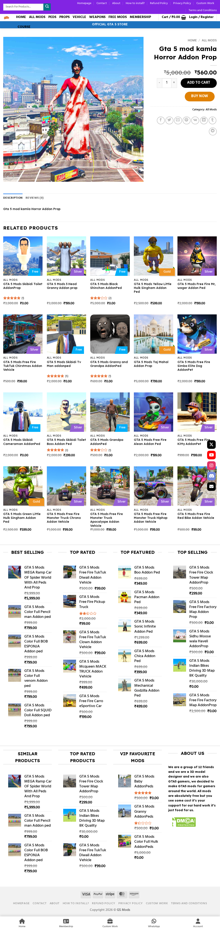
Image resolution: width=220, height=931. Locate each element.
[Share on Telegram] (213, 131)
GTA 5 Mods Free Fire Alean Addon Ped (150, 442)
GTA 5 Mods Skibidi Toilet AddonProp (22, 286)
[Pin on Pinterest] (187, 121)
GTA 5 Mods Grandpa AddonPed (106, 442)
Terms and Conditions (203, 10)
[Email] (211, 486)
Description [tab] (13, 197)
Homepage (84, 3)
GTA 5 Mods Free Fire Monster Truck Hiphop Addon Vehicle (150, 518)
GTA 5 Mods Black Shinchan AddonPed (106, 286)
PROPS (64, 17)
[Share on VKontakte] (195, 121)
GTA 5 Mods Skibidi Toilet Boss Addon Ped (66, 442)
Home (192, 41)
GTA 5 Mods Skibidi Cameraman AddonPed (21, 442)
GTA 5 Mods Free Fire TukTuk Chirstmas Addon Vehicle (22, 366)
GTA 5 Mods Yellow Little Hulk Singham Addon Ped (152, 288)
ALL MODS (37, 17)
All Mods (209, 41)
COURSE (24, 27)
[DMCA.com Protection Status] (182, 822)
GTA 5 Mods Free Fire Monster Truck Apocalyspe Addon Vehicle (106, 520)
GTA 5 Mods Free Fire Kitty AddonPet (193, 442)
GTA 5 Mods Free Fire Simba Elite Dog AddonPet (193, 366)
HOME (21, 17)
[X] (211, 444)
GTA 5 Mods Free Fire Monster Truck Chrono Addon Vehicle (64, 518)
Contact (101, 3)
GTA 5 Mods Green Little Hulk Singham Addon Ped (22, 518)
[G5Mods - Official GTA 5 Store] (6, 17)
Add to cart (198, 83)
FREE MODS (117, 17)
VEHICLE (79, 17)
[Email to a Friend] (178, 121)
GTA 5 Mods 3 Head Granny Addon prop (62, 286)
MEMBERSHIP (140, 17)
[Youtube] (211, 455)
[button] (174, 17)
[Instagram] (211, 465)
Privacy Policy (182, 3)
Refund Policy (159, 3)
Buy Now (199, 96)
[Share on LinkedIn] (204, 121)
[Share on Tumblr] (213, 121)
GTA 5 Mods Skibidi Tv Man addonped (64, 364)
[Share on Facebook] (161, 121)
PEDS (52, 17)
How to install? (135, 3)
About (116, 3)
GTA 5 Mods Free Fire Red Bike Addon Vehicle (195, 516)
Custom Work (205, 3)
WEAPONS (97, 17)
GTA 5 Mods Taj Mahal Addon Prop (151, 364)
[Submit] (47, 7)
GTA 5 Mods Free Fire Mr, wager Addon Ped (196, 286)
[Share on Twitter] (169, 121)
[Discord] (211, 476)
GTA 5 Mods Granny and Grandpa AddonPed (109, 364)
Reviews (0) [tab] (35, 197)
